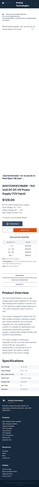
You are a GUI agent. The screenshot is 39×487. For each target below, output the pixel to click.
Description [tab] (20, 275)
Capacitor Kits (7, 440)
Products (5, 417)
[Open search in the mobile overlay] (32, 4)
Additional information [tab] (19, 280)
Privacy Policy (7, 476)
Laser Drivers (6, 430)
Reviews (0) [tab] (19, 284)
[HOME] (3, 14)
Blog (3, 455)
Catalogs (5, 451)
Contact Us (6, 458)
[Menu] (36, 4)
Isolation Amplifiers (8, 426)
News (4, 453)
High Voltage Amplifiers (9, 424)
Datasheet (14, 224)
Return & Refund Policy (9, 471)
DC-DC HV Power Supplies (22, 261)
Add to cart (25, 230)
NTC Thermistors (7, 435)
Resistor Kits (6, 437)
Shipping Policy (7, 474)
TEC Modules (6, 433)
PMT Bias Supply (12, 266)
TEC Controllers (7, 428)
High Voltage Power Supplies (11, 421)
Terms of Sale (6, 469)
